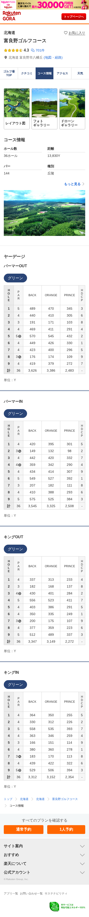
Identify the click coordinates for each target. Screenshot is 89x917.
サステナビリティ (56, 893)
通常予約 (23, 829)
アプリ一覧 (11, 893)
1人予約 (66, 829)
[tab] (15, 278)
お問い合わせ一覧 (31, 893)
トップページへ (74, 16)
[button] (17, 108)
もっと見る (72, 184)
